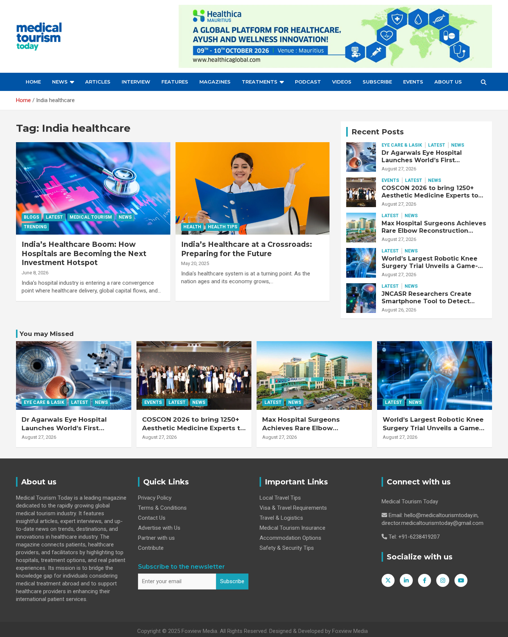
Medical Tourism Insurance (292, 528)
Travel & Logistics (281, 517)
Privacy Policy (154, 497)
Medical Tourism (91, 217)
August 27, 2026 (399, 169)
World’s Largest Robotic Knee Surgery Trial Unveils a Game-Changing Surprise (430, 265)
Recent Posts (377, 131)
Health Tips (222, 226)
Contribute (151, 548)
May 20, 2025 (195, 263)
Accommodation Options (290, 538)
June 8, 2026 (35, 272)
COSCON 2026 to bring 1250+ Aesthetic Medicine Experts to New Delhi (430, 195)
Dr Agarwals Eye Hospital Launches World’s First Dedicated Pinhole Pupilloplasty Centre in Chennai (433, 163)
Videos (341, 82)
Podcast (308, 82)
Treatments (259, 82)
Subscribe (377, 82)
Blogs (31, 217)
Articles (97, 82)
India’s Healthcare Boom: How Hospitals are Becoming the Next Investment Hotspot (84, 253)
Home (33, 82)
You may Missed (47, 333)
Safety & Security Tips (287, 548)
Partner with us (156, 538)
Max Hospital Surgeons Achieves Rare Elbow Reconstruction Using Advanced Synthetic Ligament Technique (434, 234)
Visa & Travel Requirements (293, 507)
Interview (136, 82)
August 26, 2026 (399, 310)
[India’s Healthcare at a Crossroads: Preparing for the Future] (252, 188)
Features (174, 82)
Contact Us (151, 517)
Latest (54, 217)
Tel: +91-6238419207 (414, 536)
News (60, 82)
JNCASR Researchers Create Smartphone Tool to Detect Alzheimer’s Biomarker (427, 300)
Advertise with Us (159, 528)
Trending (35, 226)
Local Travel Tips (280, 497)
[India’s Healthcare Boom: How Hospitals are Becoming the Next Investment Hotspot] (93, 188)
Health (192, 226)
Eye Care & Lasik (402, 145)
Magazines (215, 82)
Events (413, 82)
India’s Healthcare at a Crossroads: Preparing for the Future (246, 249)
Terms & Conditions (162, 507)
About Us (448, 82)
